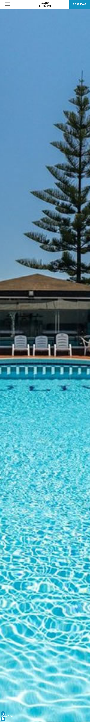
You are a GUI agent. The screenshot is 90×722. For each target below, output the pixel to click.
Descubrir (8, 716)
